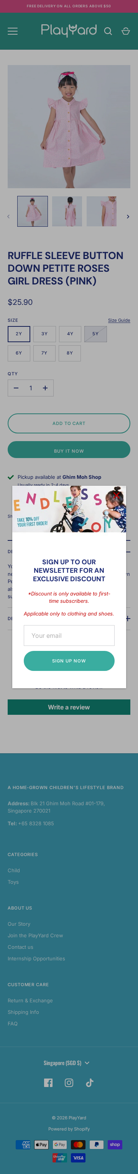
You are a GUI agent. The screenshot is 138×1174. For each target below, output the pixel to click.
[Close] (116, 495)
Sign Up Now (68, 661)
